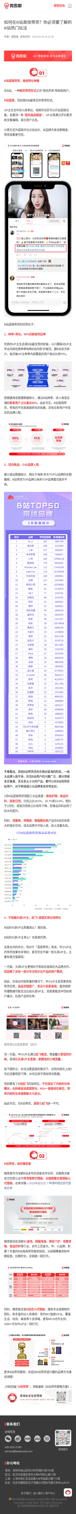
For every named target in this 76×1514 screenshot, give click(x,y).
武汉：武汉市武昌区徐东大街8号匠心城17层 (30, 1474)
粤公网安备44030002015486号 (28, 1499)
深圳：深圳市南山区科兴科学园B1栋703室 (29, 1470)
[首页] (13, 6)
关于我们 (26, 1493)
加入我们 (38, 1493)
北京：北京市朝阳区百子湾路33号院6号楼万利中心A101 (37, 1482)
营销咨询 (59, 5)
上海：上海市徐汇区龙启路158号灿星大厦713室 (32, 1478)
